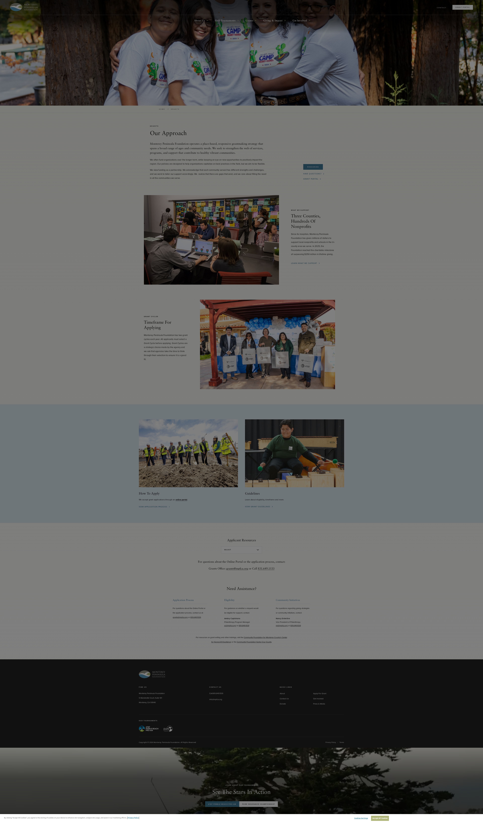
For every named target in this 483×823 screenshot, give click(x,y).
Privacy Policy (133, 818)
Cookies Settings (361, 818)
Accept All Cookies (380, 818)
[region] (241, 818)
